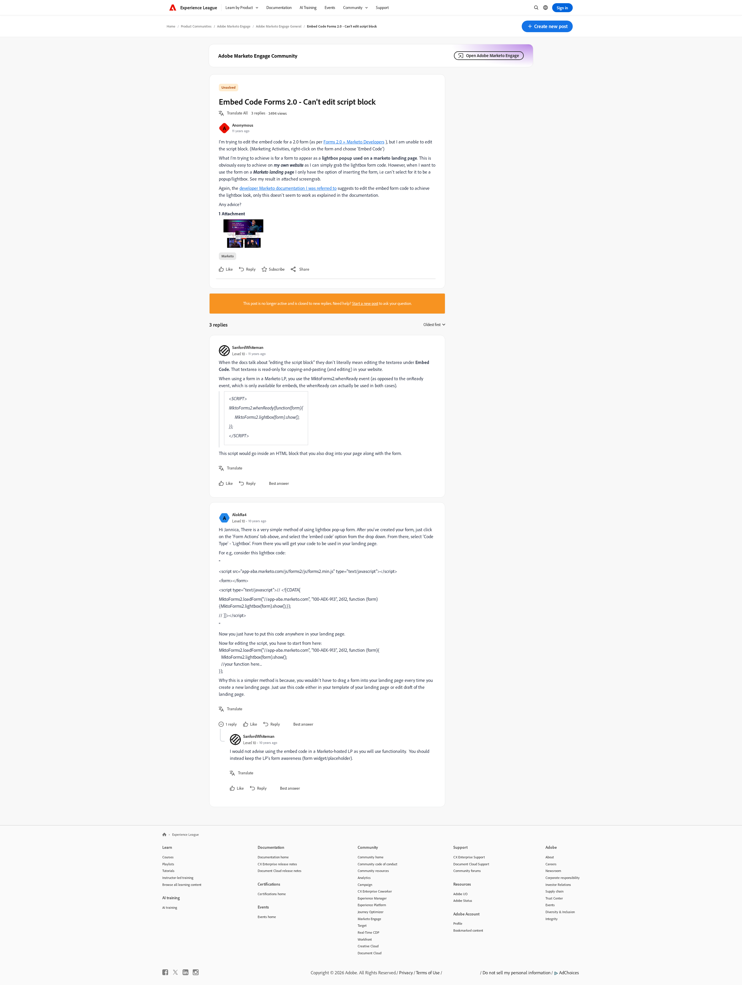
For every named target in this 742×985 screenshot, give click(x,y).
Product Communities (196, 26)
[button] (547, 26)
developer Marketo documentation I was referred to (288, 188)
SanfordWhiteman (247, 347)
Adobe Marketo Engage (233, 26)
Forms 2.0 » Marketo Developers (353, 142)
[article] (326, 416)
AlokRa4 (239, 514)
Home (171, 26)
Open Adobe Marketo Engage (492, 55)
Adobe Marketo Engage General (278, 26)
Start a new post (365, 303)
